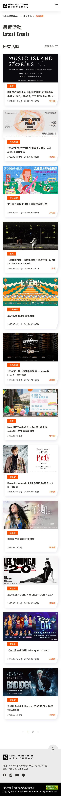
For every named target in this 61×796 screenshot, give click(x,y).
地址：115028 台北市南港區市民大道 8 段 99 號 (25, 765)
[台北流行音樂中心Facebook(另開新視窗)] (4, 775)
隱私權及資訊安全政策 (24, 787)
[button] (51, 46)
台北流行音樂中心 (15, 6)
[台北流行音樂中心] (18, 757)
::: (1, 13)
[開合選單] (56, 5)
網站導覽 (7, 787)
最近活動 (40, 16)
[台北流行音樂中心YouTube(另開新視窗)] (17, 775)
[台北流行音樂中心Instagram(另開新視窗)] (10, 775)
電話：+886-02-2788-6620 (15, 768)
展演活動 (27, 16)
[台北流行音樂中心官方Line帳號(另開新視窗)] (23, 775)
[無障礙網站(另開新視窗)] (52, 787)
